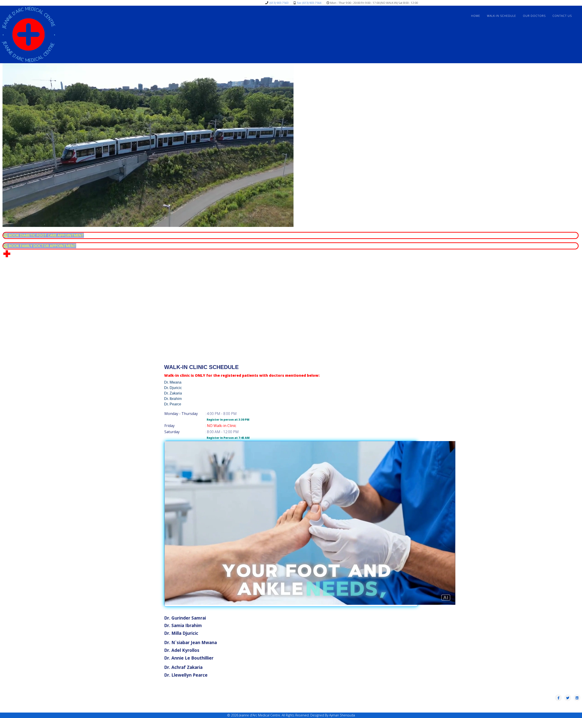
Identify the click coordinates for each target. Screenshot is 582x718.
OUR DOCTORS (534, 16)
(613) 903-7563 (279, 3)
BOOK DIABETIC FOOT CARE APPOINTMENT (46, 235)
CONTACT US (562, 16)
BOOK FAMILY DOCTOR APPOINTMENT (42, 245)
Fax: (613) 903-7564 (309, 3)
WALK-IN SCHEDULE (501, 16)
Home (475, 16)
